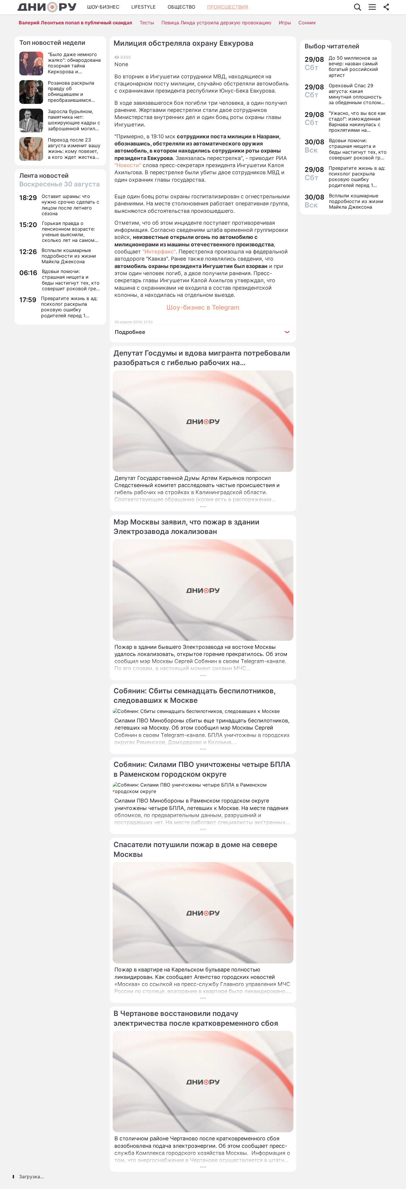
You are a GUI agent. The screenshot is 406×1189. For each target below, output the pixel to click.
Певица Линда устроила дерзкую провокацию (216, 23)
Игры (285, 23)
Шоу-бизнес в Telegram (203, 307)
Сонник (307, 23)
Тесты (147, 23)
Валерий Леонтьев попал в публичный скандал (75, 23)
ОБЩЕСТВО (181, 7)
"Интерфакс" (159, 251)
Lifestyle (143, 7)
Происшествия (227, 7)
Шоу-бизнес (103, 7)
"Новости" (127, 165)
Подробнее (130, 332)
